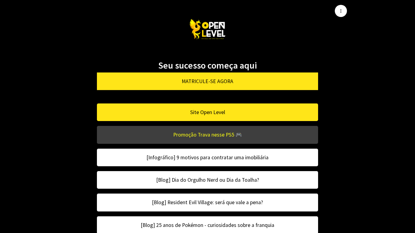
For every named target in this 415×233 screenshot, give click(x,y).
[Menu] (341, 11)
